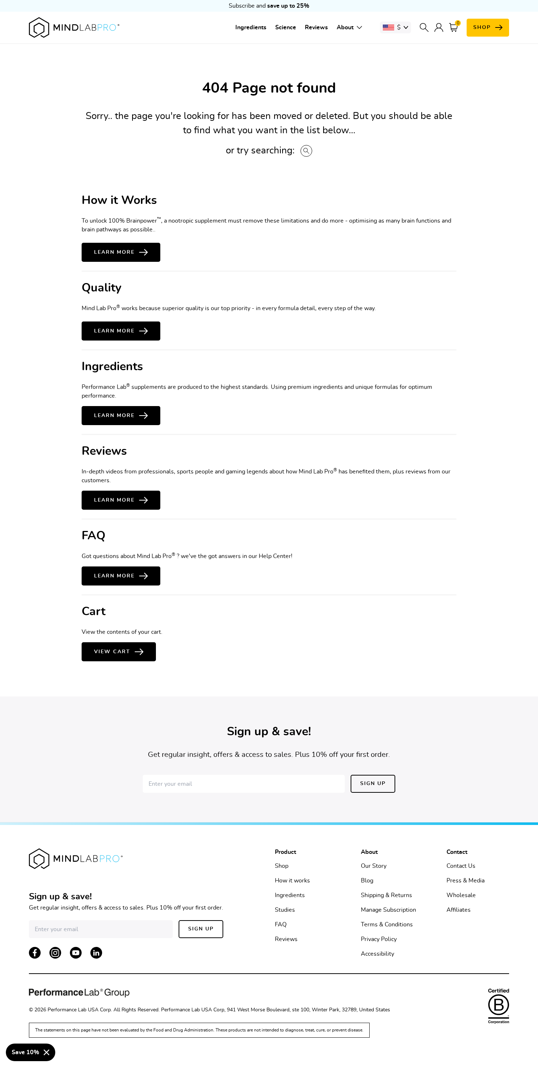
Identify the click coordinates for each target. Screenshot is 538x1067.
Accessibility (377, 954)
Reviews (316, 27)
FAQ (281, 924)
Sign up (373, 783)
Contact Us (461, 866)
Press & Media (466, 881)
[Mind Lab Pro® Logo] (74, 27)
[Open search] (424, 27)
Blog (367, 881)
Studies (285, 910)
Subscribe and (269, 6)
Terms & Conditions (387, 924)
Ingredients (250, 27)
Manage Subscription (388, 910)
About (345, 27)
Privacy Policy (379, 939)
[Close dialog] (46, 1052)
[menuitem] (250, 27)
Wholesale (461, 895)
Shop (281, 866)
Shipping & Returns (386, 895)
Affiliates (459, 910)
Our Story (373, 866)
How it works (292, 881)
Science (285, 27)
